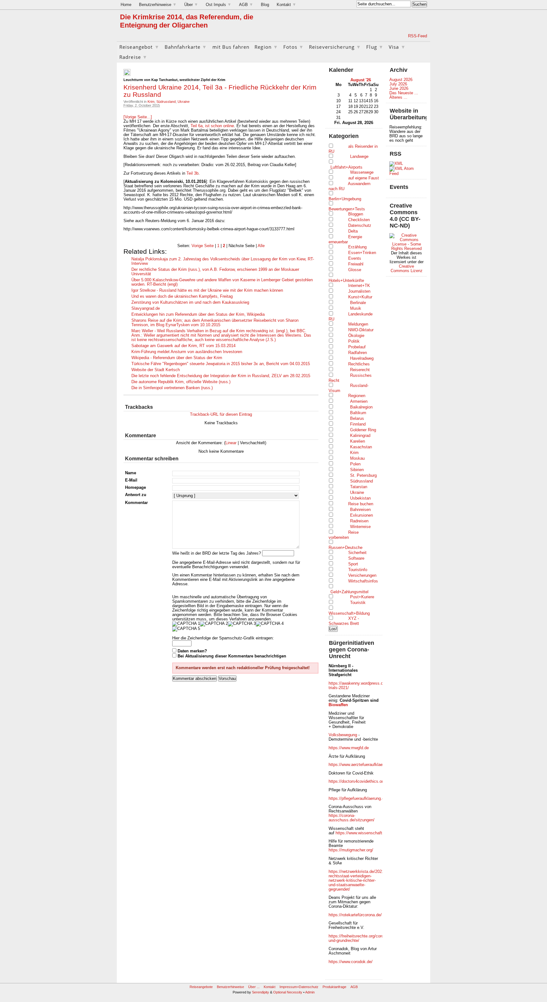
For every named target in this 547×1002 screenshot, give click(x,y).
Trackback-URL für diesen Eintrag (221, 414)
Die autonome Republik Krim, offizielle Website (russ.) (180, 382)
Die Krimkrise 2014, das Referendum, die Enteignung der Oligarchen (186, 21)
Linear (230, 443)
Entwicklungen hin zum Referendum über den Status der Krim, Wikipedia (198, 314)
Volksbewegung (343, 735)
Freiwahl (355, 264)
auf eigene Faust (363, 178)
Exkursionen (361, 515)
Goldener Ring (363, 430)
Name (130, 473)
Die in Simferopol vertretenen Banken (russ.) (172, 388)
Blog (265, 5)
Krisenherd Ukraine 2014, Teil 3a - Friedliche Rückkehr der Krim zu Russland (220, 91)
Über (191, 5)
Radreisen (359, 521)
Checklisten (359, 220)
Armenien (359, 401)
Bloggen (355, 214)
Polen (355, 464)
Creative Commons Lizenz (407, 268)
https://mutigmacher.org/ (351, 850)
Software (356, 558)
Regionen (356, 396)
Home (126, 5)
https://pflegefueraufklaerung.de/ (358, 798)
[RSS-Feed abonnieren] (400, 36)
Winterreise (360, 527)
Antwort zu (135, 495)
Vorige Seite (203, 246)
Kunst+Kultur (360, 297)
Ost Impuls (218, 5)
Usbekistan (360, 498)
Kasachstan (361, 447)
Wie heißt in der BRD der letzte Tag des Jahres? (216, 553)
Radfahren (357, 353)
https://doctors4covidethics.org (357, 781)
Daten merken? (192, 651)
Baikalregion (361, 407)
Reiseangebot (139, 47)
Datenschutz (359, 225)
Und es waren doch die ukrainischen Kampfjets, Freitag (182, 296)
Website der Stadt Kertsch (155, 370)
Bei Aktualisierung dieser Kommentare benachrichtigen (232, 656)
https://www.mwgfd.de (349, 748)
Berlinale (358, 303)
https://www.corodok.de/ (351, 962)
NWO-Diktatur (361, 330)
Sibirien (357, 470)
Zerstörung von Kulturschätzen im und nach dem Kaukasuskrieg (190, 302)
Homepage (135, 487)
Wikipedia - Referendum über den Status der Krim (176, 358)
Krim (151, 101)
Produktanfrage (334, 987)
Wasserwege (362, 172)
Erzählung (357, 247)
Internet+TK (359, 285)
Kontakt (286, 5)
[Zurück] (339, 80)
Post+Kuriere (362, 597)
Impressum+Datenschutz (299, 987)
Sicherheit (357, 553)
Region (266, 47)
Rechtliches (359, 364)
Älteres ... (398, 97)
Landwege (359, 156)
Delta (353, 231)
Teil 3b (192, 173)
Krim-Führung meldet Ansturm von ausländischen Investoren (186, 352)
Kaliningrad (360, 435)
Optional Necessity (287, 992)
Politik (354, 341)
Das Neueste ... (403, 93)
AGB (246, 5)
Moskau (357, 458)
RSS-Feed (417, 36)
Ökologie (356, 335)
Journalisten (359, 291)
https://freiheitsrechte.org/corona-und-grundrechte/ (359, 938)
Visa (397, 47)
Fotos (293, 47)
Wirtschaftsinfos (363, 581)
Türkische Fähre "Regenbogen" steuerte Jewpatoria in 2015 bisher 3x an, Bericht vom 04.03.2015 (220, 364)
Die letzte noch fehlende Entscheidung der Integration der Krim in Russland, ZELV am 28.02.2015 (220, 376)
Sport (353, 564)
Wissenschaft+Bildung (349, 613)
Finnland (358, 424)
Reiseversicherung (335, 47)
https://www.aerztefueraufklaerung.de (362, 764)
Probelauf (357, 347)
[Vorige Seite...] (137, 117)
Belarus (357, 418)
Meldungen (358, 324)
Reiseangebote (201, 987)
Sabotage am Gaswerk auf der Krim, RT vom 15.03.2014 (183, 346)
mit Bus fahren (231, 47)
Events (354, 258)
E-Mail (131, 480)
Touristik (358, 603)
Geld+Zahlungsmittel (349, 592)
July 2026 (398, 84)
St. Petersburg (363, 475)
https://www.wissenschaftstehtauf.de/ (370, 833)
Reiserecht (360, 370)
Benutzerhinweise (158, 5)
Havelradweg (362, 358)
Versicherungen (362, 575)
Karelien (357, 441)
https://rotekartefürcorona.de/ (355, 915)
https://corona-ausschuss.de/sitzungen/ (351, 817)
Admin (310, 992)
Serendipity (260, 992)
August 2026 (400, 80)
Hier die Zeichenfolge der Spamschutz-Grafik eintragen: (223, 638)
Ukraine (184, 101)
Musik (355, 308)
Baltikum (358, 413)
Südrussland (166, 101)
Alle (261, 246)
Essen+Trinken (362, 253)
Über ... (254, 987)
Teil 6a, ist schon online (211, 126)
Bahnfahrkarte (186, 47)
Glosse (354, 270)
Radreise (133, 57)
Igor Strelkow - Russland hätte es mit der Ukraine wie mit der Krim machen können (207, 290)
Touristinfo (357, 570)
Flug (375, 47)
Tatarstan (358, 487)
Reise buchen (360, 504)
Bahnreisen (360, 509)
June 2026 (398, 88)
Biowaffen (338, 705)
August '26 (360, 80)
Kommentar (136, 503)
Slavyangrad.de (145, 308)
